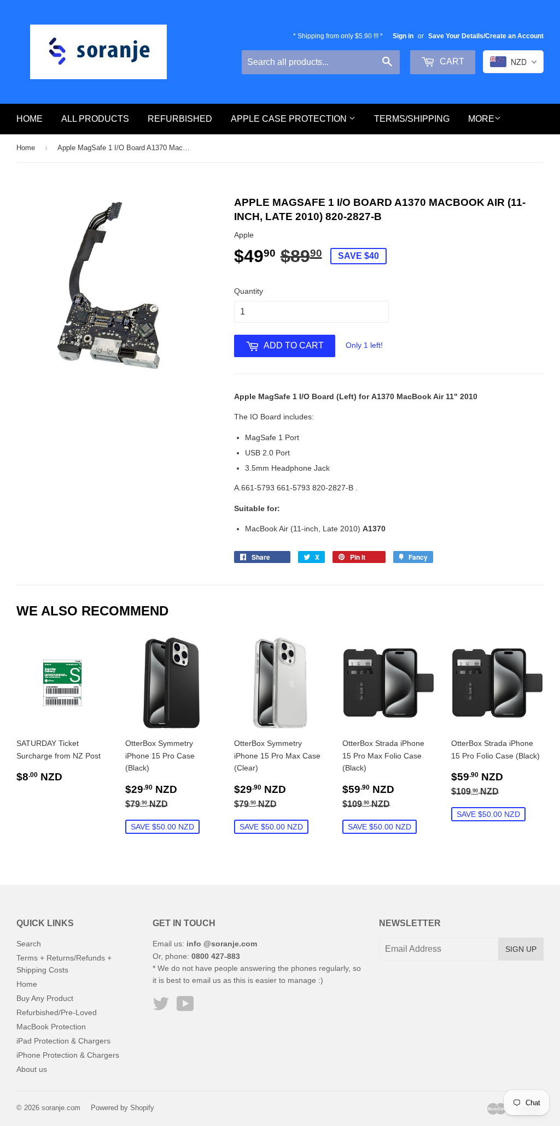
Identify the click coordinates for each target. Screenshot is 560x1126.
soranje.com (61, 1108)
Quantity (248, 291)
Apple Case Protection (290, 118)
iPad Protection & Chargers (63, 1040)
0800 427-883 (215, 956)
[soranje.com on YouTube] (185, 1007)
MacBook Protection (51, 1026)
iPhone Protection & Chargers (67, 1055)
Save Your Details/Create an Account (486, 36)
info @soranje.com (221, 943)
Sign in (403, 36)
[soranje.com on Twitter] (161, 1007)
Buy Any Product (44, 998)
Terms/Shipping (412, 118)
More (481, 118)
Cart (451, 61)
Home (29, 118)
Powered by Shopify (122, 1108)
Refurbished (180, 118)
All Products (95, 118)
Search (28, 943)
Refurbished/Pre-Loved (56, 1012)
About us (31, 1069)
